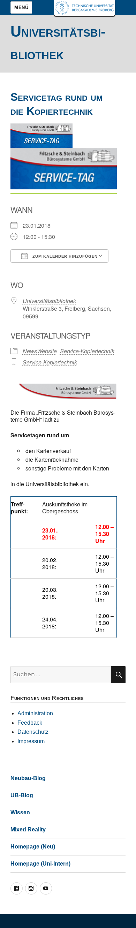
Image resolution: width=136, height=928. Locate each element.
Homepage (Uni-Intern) (40, 864)
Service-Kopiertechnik (87, 351)
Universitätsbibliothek (49, 301)
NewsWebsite (40, 351)
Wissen (20, 812)
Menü (21, 7)
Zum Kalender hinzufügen (64, 256)
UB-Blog (21, 795)
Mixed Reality (28, 829)
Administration (35, 713)
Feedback (29, 723)
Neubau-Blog (28, 778)
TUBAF (84, 8)
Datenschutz (32, 732)
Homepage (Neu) (32, 847)
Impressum (31, 741)
